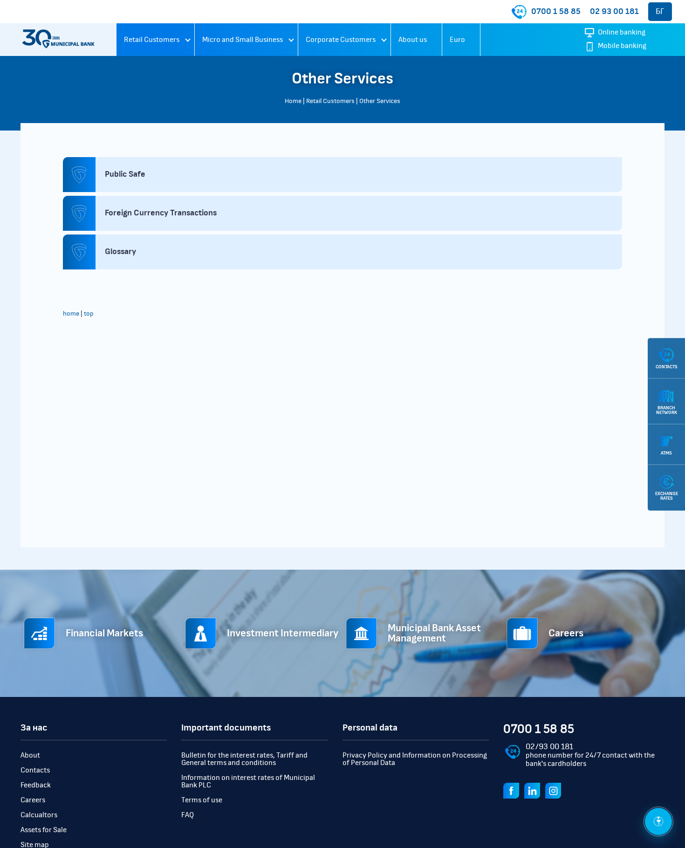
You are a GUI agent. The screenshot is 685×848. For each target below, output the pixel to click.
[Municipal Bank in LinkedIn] (534, 789)
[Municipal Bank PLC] (58, 39)
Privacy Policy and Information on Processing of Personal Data (414, 758)
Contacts (35, 770)
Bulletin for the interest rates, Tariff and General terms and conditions (244, 758)
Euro (457, 39)
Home (293, 101)
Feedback (36, 785)
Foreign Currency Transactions (161, 213)
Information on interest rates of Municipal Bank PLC (248, 781)
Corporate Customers (341, 39)
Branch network (666, 409)
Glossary (120, 252)
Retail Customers (151, 39)
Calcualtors (39, 815)
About (30, 755)
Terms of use (201, 800)
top (89, 313)
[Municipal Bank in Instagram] (555, 789)
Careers (33, 800)
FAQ (187, 815)
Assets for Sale (44, 830)
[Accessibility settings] (658, 821)
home (71, 313)
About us (412, 39)
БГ (660, 11)
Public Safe (125, 174)
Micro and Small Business (242, 39)
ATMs (666, 453)
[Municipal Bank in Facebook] (513, 789)
